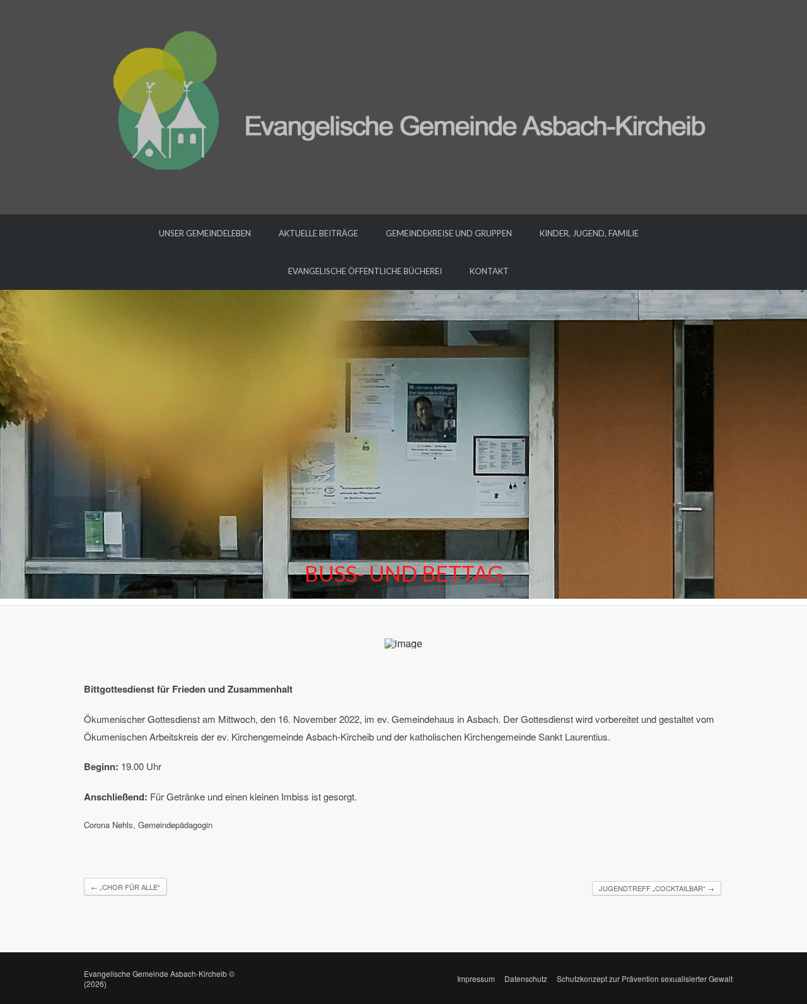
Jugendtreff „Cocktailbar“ (656, 888)
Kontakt (489, 271)
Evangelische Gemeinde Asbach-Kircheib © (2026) (159, 978)
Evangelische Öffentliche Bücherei (365, 271)
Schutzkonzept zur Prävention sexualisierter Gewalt (645, 978)
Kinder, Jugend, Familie (589, 233)
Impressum (476, 978)
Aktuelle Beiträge (318, 233)
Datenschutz (525, 978)
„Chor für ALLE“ (125, 887)
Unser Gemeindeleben (205, 233)
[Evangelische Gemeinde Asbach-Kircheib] (404, 105)
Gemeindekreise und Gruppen (449, 233)
